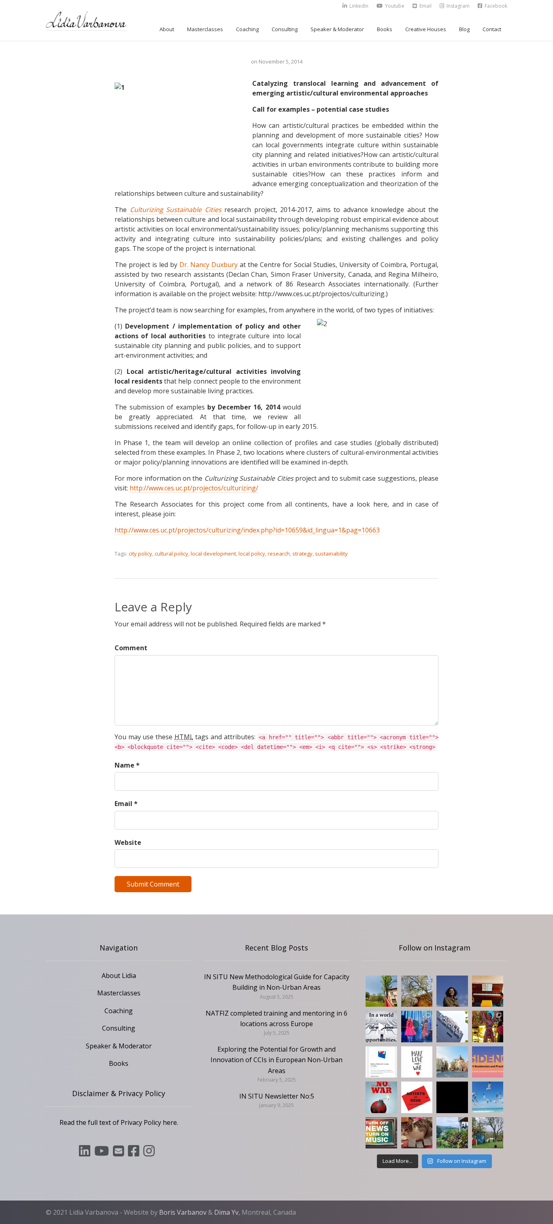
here (170, 1122)
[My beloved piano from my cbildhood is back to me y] (488, 991)
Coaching (247, 29)
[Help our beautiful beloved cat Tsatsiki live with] (417, 1133)
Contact (492, 29)
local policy (251, 553)
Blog (464, 29)
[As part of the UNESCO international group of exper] (452, 1097)
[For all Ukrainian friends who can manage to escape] (381, 1062)
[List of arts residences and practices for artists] (488, 1062)
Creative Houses (425, 29)
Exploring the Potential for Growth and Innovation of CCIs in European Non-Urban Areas (276, 1060)
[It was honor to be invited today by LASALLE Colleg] (452, 1026)
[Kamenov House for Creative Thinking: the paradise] (381, 991)
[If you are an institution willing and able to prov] (417, 1097)
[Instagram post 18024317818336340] (417, 1062)
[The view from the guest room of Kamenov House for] (452, 1133)
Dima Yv (226, 1212)
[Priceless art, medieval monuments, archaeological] (452, 1062)
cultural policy (171, 553)
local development (213, 553)
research (279, 553)
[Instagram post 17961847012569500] (381, 1133)
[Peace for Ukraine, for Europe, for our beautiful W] (488, 1097)
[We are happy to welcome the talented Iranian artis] (452, 991)
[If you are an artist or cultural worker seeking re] (381, 1097)
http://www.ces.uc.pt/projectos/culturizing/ (194, 488)
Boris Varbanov (182, 1212)
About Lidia (119, 975)
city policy (140, 553)
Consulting (285, 29)
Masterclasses (205, 29)
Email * (126, 803)
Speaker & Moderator (337, 29)
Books (384, 29)
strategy (302, 553)
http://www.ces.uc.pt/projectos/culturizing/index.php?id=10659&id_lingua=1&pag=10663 (247, 530)
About (167, 29)
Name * (127, 765)
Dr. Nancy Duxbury (209, 264)
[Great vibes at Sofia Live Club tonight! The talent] (417, 1026)
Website (128, 842)
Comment (131, 647)
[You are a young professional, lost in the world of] (381, 1026)
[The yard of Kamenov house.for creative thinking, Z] (488, 1133)
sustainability (331, 553)
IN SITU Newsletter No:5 (276, 1096)
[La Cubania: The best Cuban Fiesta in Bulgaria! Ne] (488, 1026)
